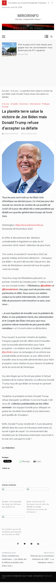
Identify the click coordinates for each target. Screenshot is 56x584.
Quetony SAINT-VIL (11, 134)
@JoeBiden (45, 285)
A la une (14, 90)
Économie (24, 104)
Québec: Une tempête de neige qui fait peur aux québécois (11, 504)
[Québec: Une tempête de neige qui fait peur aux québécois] (13, 494)
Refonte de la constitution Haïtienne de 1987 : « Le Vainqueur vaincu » (42, 559)
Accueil (5, 90)
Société (5, 107)
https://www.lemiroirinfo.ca (29, 225)
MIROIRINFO (28, 15)
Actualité (14, 104)
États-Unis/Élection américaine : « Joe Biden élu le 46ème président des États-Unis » (14, 561)
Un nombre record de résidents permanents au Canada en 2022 (11, 532)
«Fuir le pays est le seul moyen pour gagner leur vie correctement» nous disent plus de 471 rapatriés (35, 47)
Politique (45, 104)
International (35, 104)
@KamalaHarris (10, 289)
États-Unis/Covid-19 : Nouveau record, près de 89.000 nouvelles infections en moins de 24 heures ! (38, 506)
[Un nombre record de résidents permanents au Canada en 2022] (13, 521)
